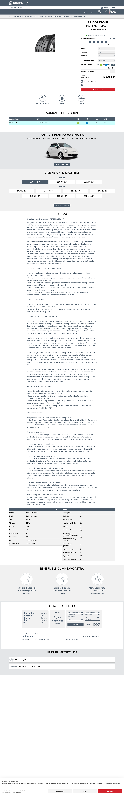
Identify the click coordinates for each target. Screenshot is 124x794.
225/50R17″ (62, 182)
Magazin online (16, 8)
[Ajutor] (105, 12)
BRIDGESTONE (42, 16)
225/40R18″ (75, 191)
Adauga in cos (98, 89)
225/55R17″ (89, 182)
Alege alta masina (62, 165)
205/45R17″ (35, 182)
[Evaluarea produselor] (98, 42)
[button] (99, 12)
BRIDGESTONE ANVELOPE (29, 666)
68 (105, 123)
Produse (17, 16)
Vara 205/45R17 (22, 660)
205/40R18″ (21, 191)
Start (11, 16)
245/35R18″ (35, 196)
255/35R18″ (62, 196)
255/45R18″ (89, 196)
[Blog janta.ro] (112, 12)
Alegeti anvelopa (29, 16)
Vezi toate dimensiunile (62, 205)
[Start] (85, 12)
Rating (75, 624)
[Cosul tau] (92, 12)
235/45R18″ (102, 191)
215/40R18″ (48, 191)
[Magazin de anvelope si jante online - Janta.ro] (62, 3)
